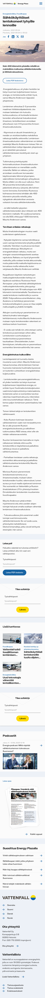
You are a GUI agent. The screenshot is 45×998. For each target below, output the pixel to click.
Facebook (8, 36)
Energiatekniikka (9, 14)
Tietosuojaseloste (15, 985)
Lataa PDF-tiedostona (14, 81)
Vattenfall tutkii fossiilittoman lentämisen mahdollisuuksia (12, 653)
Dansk (10, 914)
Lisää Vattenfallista (10, 977)
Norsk (10, 918)
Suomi (10, 909)
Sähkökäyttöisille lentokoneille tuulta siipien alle (34, 656)
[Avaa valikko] (40, 3)
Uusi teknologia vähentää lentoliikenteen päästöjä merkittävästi (12, 683)
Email (22, 36)
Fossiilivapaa (22, 14)
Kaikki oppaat (36, 834)
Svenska (11, 905)
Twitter (18, 36)
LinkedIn (13, 36)
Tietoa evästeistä (15, 988)
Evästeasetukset (14, 991)
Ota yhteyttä (8, 946)
